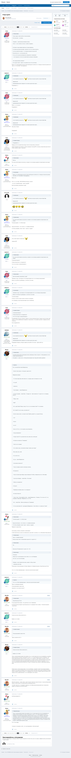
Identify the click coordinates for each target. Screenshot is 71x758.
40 (19, 733)
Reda (65, 24)
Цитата (15, 88)
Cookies (40, 755)
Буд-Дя (9, 17)
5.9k (7, 146)
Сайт (3, 5)
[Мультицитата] (12, 69)
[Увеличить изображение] (25, 78)
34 (8, 733)
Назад (5, 733)
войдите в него (42, 738)
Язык (30, 755)
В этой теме (64, 5)
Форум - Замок (5, 2)
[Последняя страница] (29, 27)
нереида (7, 330)
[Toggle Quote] (13, 33)
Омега (6, 155)
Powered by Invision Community (35, 756)
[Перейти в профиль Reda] (63, 25)
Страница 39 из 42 (34, 733)
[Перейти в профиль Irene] (7, 34)
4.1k (7, 358)
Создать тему (37, 22)
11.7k (7, 82)
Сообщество (14, 5)
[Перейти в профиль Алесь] (7, 118)
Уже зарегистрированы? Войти (56, 2)
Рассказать (39, 18)
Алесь (6, 114)
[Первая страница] (3, 27)
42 (23, 733)
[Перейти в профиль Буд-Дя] (3, 18)
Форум (3, 8)
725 (7, 604)
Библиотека (8, 5)
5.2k (7, 164)
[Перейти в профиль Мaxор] (7, 353)
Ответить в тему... (11, 743)
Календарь (8, 8)
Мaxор (6, 349)
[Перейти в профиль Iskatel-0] (7, 76)
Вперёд (26, 733)
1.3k (7, 339)
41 (21, 733)
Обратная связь (35, 755)
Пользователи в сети (22, 8)
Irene (6, 31)
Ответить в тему (46, 22)
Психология (14, 18)
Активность (20, 5)
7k (7, 40)
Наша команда (13, 8)
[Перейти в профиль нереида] (7, 333)
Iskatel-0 (7, 73)
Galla (6, 137)
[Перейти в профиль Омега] (7, 159)
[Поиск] (68, 5)
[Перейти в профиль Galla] (7, 141)
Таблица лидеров (30, 8)
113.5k (7, 124)
